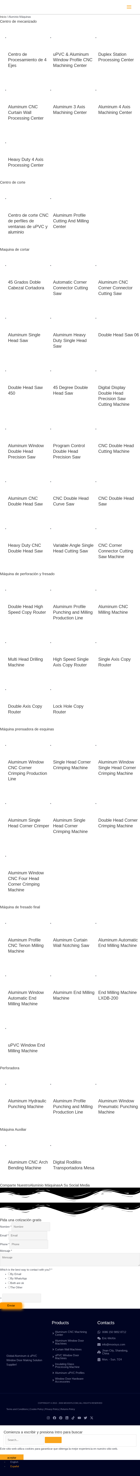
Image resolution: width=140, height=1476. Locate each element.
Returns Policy (68, 1409)
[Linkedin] (67, 1417)
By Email (15, 1274)
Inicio (3, 16)
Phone (4, 1244)
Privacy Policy (52, 1409)
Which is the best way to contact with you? (26, 1269)
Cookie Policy (36, 1409)
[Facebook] (54, 1417)
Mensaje (6, 1250)
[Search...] (25, 1440)
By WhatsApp (18, 1278)
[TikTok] (73, 1417)
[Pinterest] (60, 1417)
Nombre (5, 1226)
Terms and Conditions (17, 1409)
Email (4, 1235)
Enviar (11, 1305)
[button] (138, 7)
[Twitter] (85, 1417)
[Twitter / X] (91, 1417)
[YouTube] (79, 1417)
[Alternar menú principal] (129, 7)
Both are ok (17, 1283)
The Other (16, 1287)
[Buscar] (53, 1440)
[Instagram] (48, 1417)
